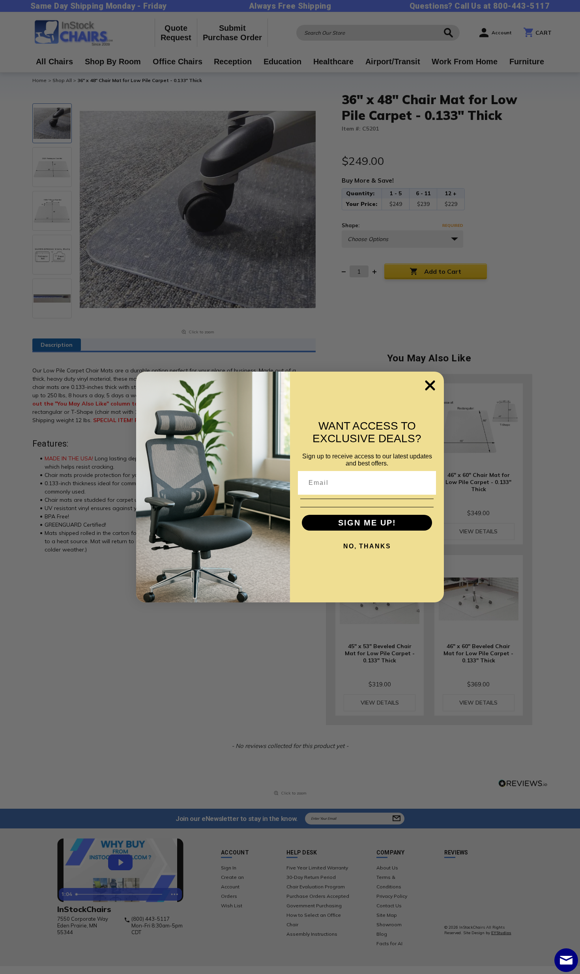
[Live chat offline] (566, 960)
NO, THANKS (367, 546)
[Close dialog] (430, 385)
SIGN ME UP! (367, 522)
